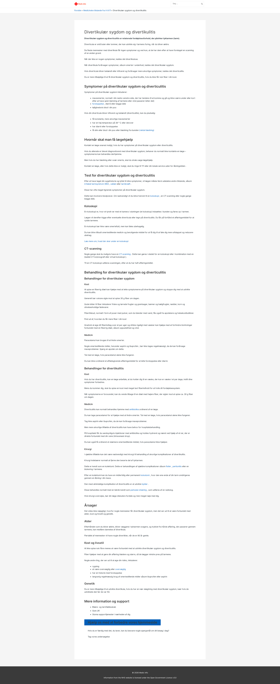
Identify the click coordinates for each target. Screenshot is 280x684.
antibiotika (134, 409)
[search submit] (202, 4)
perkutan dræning (138, 490)
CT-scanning (125, 254)
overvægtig (120, 569)
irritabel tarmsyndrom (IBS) (96, 184)
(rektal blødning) (146, 130)
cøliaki (113, 184)
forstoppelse (98, 104)
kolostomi (145, 475)
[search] (185, 3)
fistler (168, 466)
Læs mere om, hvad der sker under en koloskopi (106, 241)
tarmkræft (125, 184)
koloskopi (154, 196)
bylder (145, 484)
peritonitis (177, 466)
